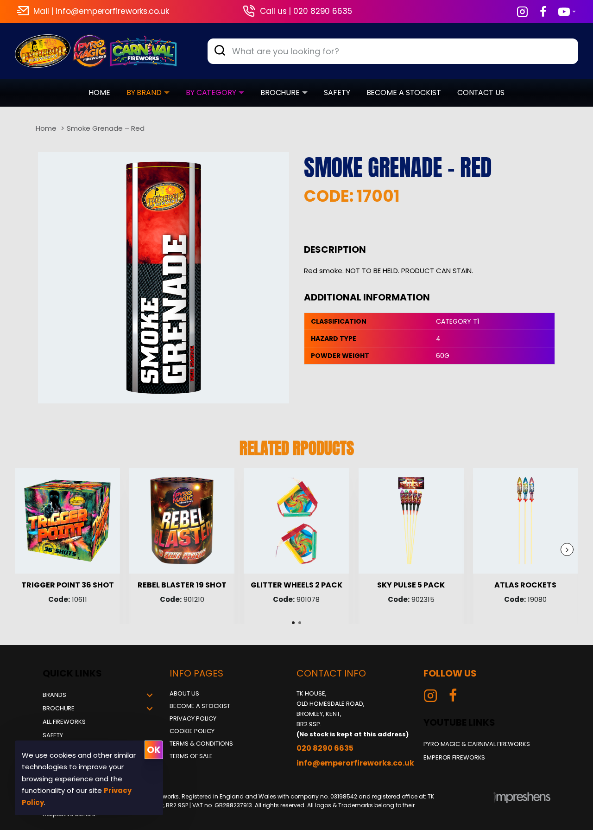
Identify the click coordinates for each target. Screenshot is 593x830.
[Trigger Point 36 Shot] (67, 520)
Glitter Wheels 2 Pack (296, 585)
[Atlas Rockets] (525, 520)
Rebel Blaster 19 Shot (182, 585)
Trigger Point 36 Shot (67, 585)
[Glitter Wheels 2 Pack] (296, 520)
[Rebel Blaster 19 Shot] (181, 520)
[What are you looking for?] (219, 51)
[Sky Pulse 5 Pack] (411, 520)
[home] (46, 128)
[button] (567, 549)
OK (154, 749)
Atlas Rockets (525, 585)
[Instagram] (430, 695)
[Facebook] (453, 695)
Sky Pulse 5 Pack (411, 585)
